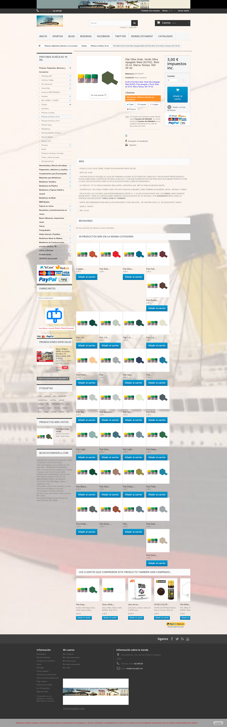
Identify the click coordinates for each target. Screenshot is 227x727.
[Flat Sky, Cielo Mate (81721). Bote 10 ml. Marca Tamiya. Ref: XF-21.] (134, 397)
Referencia (129, 74)
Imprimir (132, 145)
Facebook (103, 36)
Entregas (40, 668)
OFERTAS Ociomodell (48, 259)
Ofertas (57, 36)
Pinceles (44, 145)
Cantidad (171, 76)
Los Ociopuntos (43, 688)
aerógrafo (62, 396)
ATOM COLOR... (161, 604)
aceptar (218, 723)
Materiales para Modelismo (50, 178)
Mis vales (67, 668)
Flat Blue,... (128, 269)
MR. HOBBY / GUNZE (50, 100)
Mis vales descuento (71, 657)
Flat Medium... (106, 412)
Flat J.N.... (81, 337)
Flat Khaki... (82, 524)
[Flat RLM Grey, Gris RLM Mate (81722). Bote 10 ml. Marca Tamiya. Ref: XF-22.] (158, 397)
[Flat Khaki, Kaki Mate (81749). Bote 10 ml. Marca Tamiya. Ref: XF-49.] (134, 472)
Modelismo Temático (47, 182)
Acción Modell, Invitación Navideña (50, 491)
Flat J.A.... (128, 337)
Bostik (43, 149)
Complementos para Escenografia (53, 174)
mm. (40, 412)
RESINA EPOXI (47, 161)
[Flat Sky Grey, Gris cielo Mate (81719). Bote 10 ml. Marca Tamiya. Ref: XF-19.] (87, 397)
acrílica (53, 400)
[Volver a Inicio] (39, 46)
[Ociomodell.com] (61, 21)
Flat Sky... (81, 412)
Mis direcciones (69, 661)
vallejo (40, 404)
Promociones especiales (55, 342)
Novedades (41, 654)
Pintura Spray (46, 125)
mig (46, 412)
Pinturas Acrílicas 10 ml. (50, 117)
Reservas (86, 36)
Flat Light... (81, 449)
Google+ (155, 105)
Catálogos (165, 36)
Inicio (43, 36)
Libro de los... (134, 604)
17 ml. (57, 408)
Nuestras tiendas (43, 657)
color (49, 408)
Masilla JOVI (46, 141)
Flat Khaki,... (129, 486)
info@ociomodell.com (134, 669)
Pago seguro (42, 681)
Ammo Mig (45, 88)
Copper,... (81, 269)
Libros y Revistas (46, 250)
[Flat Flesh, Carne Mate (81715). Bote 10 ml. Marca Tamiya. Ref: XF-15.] (87, 360)
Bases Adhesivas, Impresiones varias (51, 220)
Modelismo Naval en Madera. (51, 238)
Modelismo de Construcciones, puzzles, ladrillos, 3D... (52, 244)
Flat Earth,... (105, 524)
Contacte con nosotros (150, 11)
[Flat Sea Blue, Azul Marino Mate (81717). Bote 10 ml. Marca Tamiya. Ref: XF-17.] (134, 360)
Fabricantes (47, 288)
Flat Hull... (151, 269)
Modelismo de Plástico (48, 186)
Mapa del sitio (42, 692)
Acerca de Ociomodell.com (48, 678)
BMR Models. (44, 202)
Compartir (142, 105)
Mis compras (68, 654)
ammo (53, 412)
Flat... (102, 375)
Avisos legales (42, 671)
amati (65, 408)
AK (47, 404)
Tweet (131, 105)
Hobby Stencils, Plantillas (49, 234)
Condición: (129, 78)
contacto (123, 27)
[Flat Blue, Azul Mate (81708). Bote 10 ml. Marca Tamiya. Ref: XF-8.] (134, 254)
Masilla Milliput (47, 137)
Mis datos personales (71, 664)
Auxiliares (45, 109)
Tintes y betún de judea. (50, 157)
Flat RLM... (151, 412)
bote (40, 396)
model (61, 412)
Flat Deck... (152, 555)
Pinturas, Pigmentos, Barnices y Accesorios (52, 70)
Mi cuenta (68, 649)
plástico (41, 408)
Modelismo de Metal (47, 198)
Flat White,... (185, 604)
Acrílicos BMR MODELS (50, 92)
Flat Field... (151, 486)
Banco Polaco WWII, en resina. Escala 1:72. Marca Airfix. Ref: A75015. (63, 354)
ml (54, 396)
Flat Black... (82, 486)
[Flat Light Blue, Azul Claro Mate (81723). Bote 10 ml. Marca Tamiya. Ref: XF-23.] (87, 434)
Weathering (45, 129)
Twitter (120, 36)
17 (68, 412)
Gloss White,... (108, 604)
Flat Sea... (128, 375)
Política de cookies (44, 685)
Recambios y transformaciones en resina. (53, 212)
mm (67, 404)
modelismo (42, 400)
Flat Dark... (104, 449)
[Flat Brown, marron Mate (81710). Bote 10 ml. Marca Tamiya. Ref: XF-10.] (158, 285)
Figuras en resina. (46, 206)
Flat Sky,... (128, 412)
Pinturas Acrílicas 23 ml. (50, 121)
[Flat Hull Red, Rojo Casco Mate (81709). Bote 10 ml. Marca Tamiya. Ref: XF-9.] (158, 254)
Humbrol (44, 96)
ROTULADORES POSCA (51, 133)
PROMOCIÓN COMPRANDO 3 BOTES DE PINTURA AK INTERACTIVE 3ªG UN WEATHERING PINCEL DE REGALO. (53, 476)
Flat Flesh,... (82, 375)
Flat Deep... (152, 449)
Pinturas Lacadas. (48, 113)
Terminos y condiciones (46, 675)
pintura (47, 396)
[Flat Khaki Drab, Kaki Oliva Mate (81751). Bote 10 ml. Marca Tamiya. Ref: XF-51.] (87, 509)
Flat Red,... (104, 269)
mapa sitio (132, 27)
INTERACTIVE (57, 404)
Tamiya (44, 105)
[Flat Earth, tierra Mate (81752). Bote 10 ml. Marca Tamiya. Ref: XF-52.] (111, 509)
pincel (61, 400)
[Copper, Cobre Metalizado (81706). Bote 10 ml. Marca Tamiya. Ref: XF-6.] (87, 254)
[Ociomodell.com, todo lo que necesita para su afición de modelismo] (113, 4)
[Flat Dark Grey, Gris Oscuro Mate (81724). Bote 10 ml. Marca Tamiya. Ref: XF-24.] (111, 434)
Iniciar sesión (183, 11)
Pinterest (132, 109)
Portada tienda (45, 254)
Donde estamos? (142, 36)
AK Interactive (46, 84)
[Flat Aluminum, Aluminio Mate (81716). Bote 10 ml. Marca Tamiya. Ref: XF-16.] (111, 360)
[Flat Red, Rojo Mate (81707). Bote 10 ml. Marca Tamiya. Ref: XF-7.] (111, 254)
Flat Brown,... (152, 300)
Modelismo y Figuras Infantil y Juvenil (51, 192)
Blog (71, 36)
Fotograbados (44, 230)
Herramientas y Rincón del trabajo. (53, 166)
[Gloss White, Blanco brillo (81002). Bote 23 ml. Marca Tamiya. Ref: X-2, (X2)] (113, 590)
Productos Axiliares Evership (52, 153)
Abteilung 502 (46, 76)
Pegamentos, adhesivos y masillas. (53, 170)
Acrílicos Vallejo (47, 80)
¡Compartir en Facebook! (138, 141)
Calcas (42, 226)
